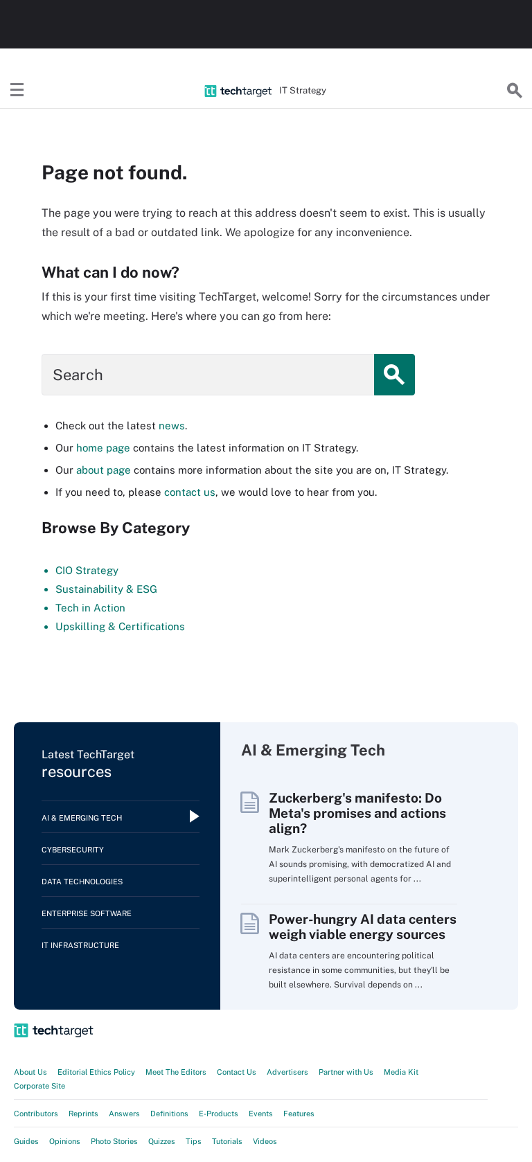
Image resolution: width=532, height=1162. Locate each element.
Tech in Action (90, 608)
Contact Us (236, 1072)
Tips (194, 1141)
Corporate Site (39, 1086)
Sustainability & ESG (106, 589)
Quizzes (161, 1141)
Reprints (83, 1113)
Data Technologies (82, 881)
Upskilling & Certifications (120, 626)
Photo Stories (114, 1141)
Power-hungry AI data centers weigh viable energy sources (362, 926)
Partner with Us (346, 1072)
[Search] (514, 90)
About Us (30, 1072)
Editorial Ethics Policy (96, 1072)
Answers (124, 1113)
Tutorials (227, 1141)
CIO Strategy (86, 570)
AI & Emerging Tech (82, 818)
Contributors (36, 1113)
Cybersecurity (73, 850)
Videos (265, 1141)
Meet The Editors (175, 1072)
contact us (189, 492)
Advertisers (287, 1072)
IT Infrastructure (80, 945)
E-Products (218, 1113)
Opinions (64, 1141)
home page (103, 448)
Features (298, 1113)
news (172, 425)
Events (261, 1113)
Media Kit (401, 1072)
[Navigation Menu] (17, 90)
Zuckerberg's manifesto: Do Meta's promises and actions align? (357, 813)
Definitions (169, 1113)
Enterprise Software (87, 913)
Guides (26, 1141)
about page (103, 470)
